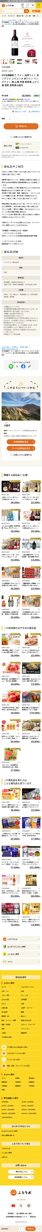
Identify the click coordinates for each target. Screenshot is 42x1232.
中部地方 (14, 347)
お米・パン (5, 991)
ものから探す (12, 20)
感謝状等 (24, 1033)
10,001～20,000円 (27, 1102)
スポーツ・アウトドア (28, 1024)
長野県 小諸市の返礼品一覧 (10, 349)
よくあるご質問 (7, 1153)
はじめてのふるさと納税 (9, 1131)
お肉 (22, 991)
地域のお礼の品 (26, 1020)
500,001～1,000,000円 (29, 1113)
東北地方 (32, 1078)
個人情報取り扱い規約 (24, 1213)
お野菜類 (24, 999)
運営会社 (33, 1217)
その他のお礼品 (7, 1037)
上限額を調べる (35, 111)
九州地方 (32, 1086)
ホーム (4, 20)
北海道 (17, 1078)
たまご (4, 1003)
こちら (29, 101)
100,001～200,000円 (28, 1109)
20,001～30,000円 (7, 1106)
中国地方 (4, 1086)
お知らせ (4, 1157)
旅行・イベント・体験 (9, 1020)
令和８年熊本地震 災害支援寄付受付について (21, 1)
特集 (34, 16)
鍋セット (24, 1016)
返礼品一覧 (20, 16)
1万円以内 (5, 1102)
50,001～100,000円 (8, 1109)
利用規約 (11, 1213)
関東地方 (4, 1082)
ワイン (26, 20)
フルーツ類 (5, 995)
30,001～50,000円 (27, 1106)
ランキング (11, 16)
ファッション (25, 1029)
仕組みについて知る (20, 111)
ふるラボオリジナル (27, 987)
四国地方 (18, 1086)
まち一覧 (28, 16)
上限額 (22, 7)
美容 (3, 1029)
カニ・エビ (24, 995)
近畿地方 (32, 1082)
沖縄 (3, 1090)
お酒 (19, 20)
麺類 (22, 1012)
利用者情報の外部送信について (16, 1217)
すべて (4, 987)
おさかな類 (5, 999)
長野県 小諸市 (7, 71)
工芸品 (4, 1033)
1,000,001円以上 (7, 1117)
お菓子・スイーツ (26, 1008)
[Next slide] (40, 16)
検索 (26, 11)
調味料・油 (5, 1016)
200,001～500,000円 (8, 1113)
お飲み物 (4, 1008)
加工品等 (4, 1012)
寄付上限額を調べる (8, 1135)
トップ (4, 16)
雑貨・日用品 (6, 1024)
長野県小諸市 (24, 347)
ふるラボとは (6, 1148)
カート (32, 7)
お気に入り (27, 7)
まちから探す (6, 347)
